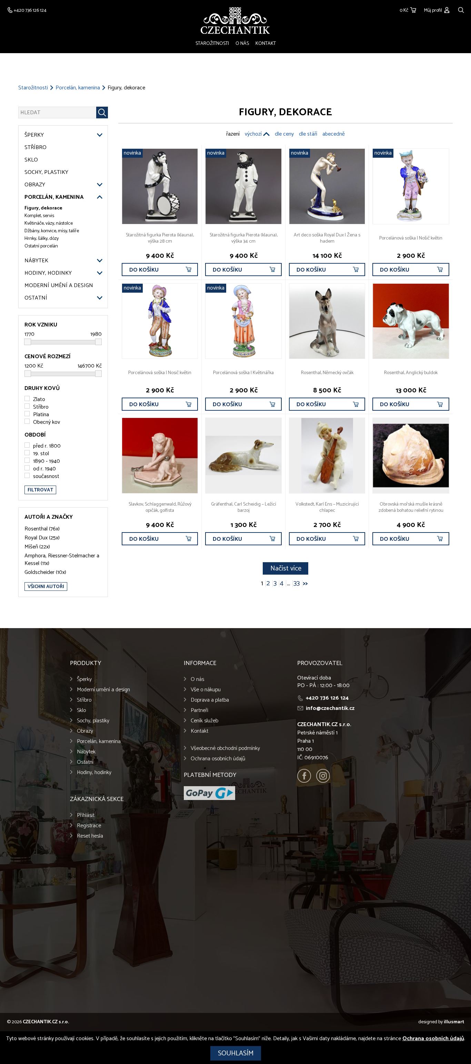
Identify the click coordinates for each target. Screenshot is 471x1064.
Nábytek (36, 260)
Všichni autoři (46, 587)
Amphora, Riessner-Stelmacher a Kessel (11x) (61, 559)
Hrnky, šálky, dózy (41, 239)
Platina (41, 414)
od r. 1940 (44, 469)
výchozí (253, 134)
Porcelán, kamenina (78, 88)
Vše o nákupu (206, 689)
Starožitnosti (212, 44)
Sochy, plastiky (46, 172)
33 (296, 583)
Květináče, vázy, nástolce (48, 223)
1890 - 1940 (46, 461)
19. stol (41, 453)
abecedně (333, 134)
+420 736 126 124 (327, 698)
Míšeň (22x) (37, 547)
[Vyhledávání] (461, 9)
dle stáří (308, 134)
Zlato (39, 399)
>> (305, 583)
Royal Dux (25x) (42, 538)
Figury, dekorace (43, 208)
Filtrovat (40, 490)
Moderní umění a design (58, 285)
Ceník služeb (204, 720)
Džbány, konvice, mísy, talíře (51, 231)
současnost (46, 476)
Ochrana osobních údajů (218, 758)
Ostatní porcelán (41, 246)
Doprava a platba (210, 700)
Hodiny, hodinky (48, 273)
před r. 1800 (47, 446)
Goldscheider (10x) (45, 572)
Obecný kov (46, 422)
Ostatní (35, 298)
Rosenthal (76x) (42, 529)
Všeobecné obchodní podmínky (225, 748)
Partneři (199, 710)
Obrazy (34, 184)
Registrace (89, 825)
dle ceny (284, 134)
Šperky (34, 135)
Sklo (31, 160)
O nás (242, 44)
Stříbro (35, 147)
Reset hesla (90, 836)
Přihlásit (85, 815)
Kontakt (265, 44)
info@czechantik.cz (330, 708)
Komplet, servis (39, 216)
